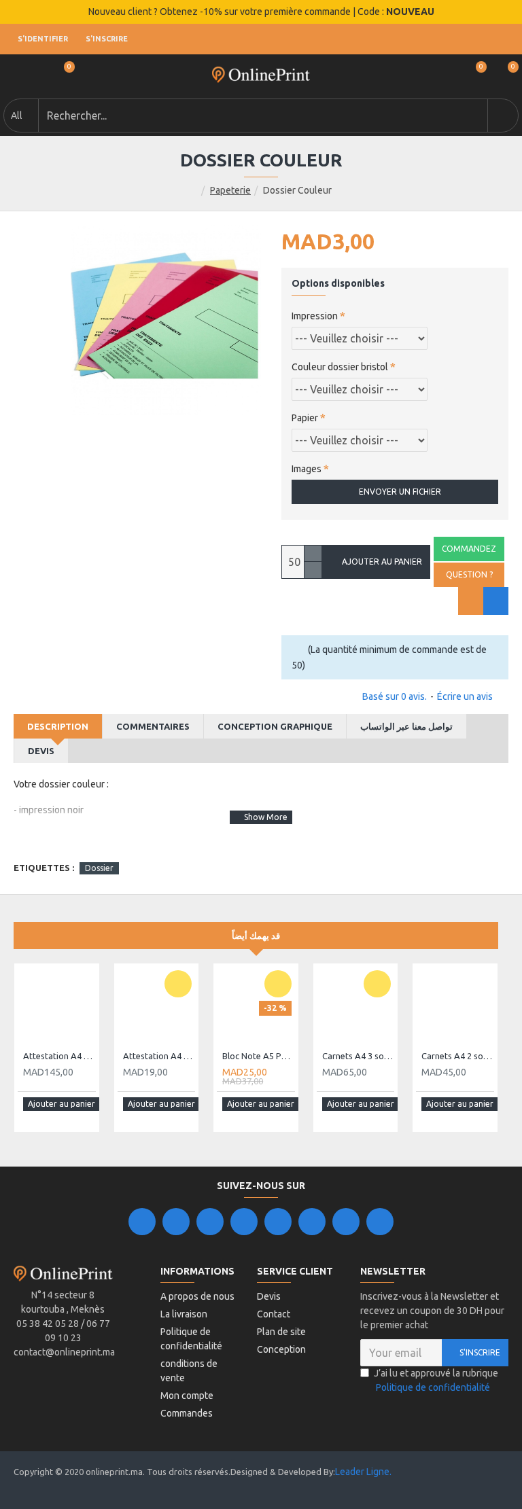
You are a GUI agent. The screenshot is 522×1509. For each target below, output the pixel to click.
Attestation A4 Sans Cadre (159, 1056)
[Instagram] (210, 1221)
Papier (305, 417)
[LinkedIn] (244, 1221)
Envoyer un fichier (400, 491)
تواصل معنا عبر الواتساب (406, 726)
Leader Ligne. (363, 1471)
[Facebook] (142, 1221)
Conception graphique (275, 726)
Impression (315, 315)
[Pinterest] (346, 1221)
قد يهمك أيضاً (256, 935)
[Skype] (312, 1221)
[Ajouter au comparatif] (495, 601)
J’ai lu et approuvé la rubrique (436, 1380)
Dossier (99, 868)
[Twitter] (176, 1221)
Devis (41, 751)
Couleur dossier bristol (340, 366)
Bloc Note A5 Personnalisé (258, 1056)
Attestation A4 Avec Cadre (59, 1056)
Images (306, 468)
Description (57, 726)
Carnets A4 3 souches (358, 1056)
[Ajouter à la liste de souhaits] (470, 601)
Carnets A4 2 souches (457, 1056)
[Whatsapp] (380, 1221)
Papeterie (230, 190)
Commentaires (153, 726)
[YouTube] (278, 1221)
